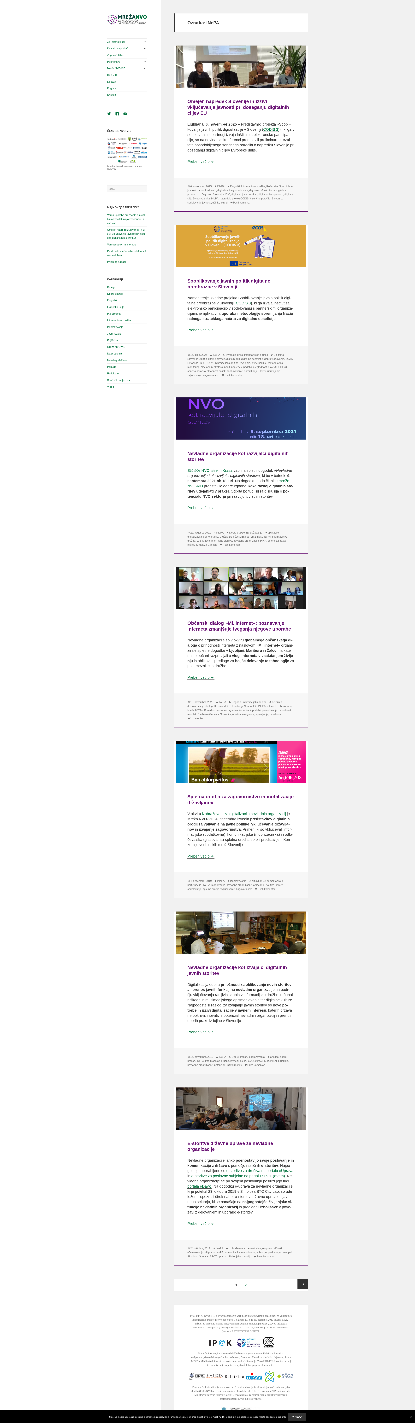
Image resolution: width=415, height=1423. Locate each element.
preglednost (260, 367)
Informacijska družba (119, 320)
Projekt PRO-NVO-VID (202, 1315)
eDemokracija (195, 1252)
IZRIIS (200, 540)
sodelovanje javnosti (199, 202)
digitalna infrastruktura (262, 190)
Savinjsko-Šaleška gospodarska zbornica (253, 1365)
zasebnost (275, 714)
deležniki (277, 702)
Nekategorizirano (117, 360)
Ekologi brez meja (251, 536)
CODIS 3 (270, 129)
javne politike (259, 363)
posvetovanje (269, 710)
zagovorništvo (211, 375)
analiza (274, 1057)
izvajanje (245, 363)
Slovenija (277, 198)
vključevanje (194, 375)
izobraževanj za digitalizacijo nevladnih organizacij (244, 814)
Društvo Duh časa (229, 536)
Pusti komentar (241, 202)
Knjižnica (112, 340)
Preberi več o (200, 161)
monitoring (193, 367)
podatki (247, 367)
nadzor (211, 710)
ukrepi (224, 202)
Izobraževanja (115, 327)
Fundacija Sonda (242, 706)
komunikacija (232, 1252)
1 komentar (196, 718)
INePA (221, 186)
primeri (279, 885)
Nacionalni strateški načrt (215, 367)
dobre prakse (210, 536)
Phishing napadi (116, 262)
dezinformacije (195, 706)
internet (271, 706)
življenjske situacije (240, 1256)
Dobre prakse (115, 294)
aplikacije (273, 532)
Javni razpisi (114, 333)
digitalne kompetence (271, 194)
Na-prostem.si (115, 353)
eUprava (210, 1252)
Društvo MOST (222, 706)
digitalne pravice (215, 359)
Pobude (111, 367)
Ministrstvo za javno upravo (208, 1395)
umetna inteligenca (243, 714)
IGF (255, 706)
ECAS (289, 359)
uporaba (222, 1256)
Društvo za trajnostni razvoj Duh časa (253, 1353)
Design (111, 287)
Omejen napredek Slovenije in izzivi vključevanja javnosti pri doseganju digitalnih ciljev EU (126, 234)
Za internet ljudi (116, 42)
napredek (225, 198)
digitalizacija (194, 536)
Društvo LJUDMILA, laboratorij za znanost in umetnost (260, 1327)
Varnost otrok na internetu (121, 244)
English (111, 88)
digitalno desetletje (252, 359)
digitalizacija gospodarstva (232, 190)
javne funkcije (238, 1061)
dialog (209, 706)
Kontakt (111, 95)
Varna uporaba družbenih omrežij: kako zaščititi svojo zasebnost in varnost (126, 219)
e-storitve (255, 1248)
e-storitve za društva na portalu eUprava (259, 1171)
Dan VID (112, 75)
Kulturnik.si (270, 1061)
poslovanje (274, 1252)
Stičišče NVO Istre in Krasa (209, 470)
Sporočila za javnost (118, 380)
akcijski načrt (208, 190)
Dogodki (112, 300)
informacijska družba (226, 363)
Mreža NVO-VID (116, 68)
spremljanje (251, 371)
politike (270, 885)
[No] (411, 1416)
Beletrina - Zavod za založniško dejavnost (262, 1357)
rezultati (191, 714)
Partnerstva (113, 62)
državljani (257, 881)
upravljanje (273, 371)
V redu (297, 1416)
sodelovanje (194, 889)
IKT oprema (114, 313)
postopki (287, 1252)
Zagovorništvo (115, 55)
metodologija (275, 363)
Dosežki (112, 81)
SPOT (213, 1256)
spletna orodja (211, 889)
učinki (215, 202)
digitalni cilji (233, 359)
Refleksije (113, 373)
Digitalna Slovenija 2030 (216, 194)
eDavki (278, 1248)
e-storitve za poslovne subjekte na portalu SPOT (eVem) (238, 1176)
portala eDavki (199, 1186)
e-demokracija (272, 881)
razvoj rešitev (234, 1065)
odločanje (259, 885)
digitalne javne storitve (244, 194)
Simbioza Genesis (206, 544)
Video (110, 387)
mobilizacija (218, 885)
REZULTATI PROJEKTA (246, 1331)
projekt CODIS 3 (241, 198)
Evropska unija (115, 307)
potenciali (273, 540)
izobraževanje (285, 706)
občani (247, 710)
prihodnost (285, 710)
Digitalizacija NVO (117, 48)
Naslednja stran (302, 1284)
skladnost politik (216, 371)
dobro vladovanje (274, 359)
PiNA (263, 540)
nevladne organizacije (246, 540)
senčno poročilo (261, 198)
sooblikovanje (235, 371)
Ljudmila (283, 1061)
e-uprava (267, 1248)
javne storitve (224, 540)
